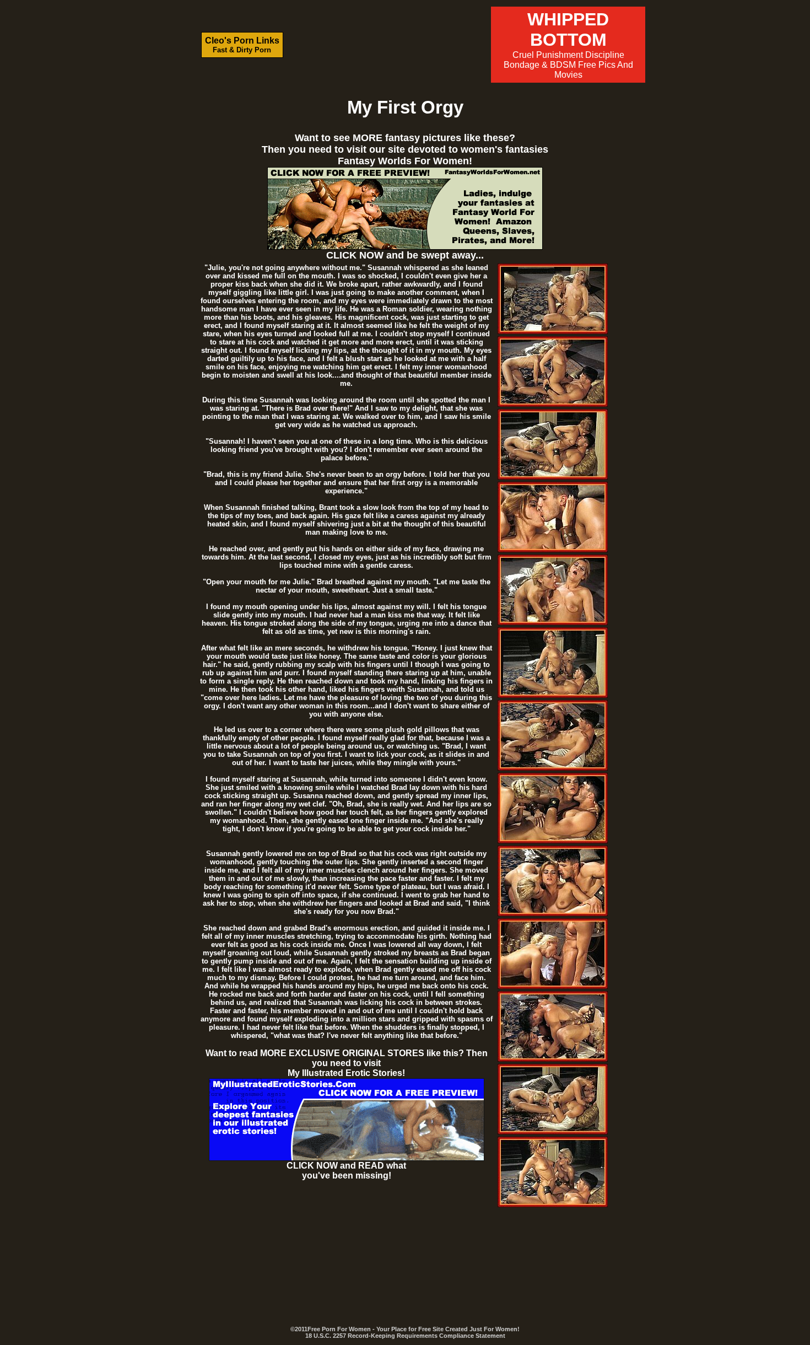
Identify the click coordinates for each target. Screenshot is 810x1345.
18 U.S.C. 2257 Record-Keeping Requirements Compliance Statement (405, 1335)
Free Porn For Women (339, 1329)
